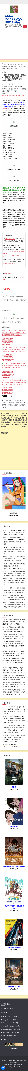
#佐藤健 (21, 251)
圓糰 (6, 735)
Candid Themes (18, 1067)
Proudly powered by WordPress (12, 1065)
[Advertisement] (14, 45)
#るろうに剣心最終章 (13, 251)
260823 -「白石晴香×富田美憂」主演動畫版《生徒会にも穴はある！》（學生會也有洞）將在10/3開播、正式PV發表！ (14, 532)
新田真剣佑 (17, 404)
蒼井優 (18, 406)
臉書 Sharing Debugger (9, 1035)
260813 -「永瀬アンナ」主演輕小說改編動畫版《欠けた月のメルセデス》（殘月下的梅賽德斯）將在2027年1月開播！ (14, 590)
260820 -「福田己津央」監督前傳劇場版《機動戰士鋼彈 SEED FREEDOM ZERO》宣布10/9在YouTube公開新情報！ (14, 559)
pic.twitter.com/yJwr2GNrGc (11, 256)
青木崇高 (22, 406)
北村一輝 (15, 402)
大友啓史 (6, 404)
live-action (11, 400)
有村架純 (22, 404)
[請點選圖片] (14, 1046)
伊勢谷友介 (6, 402)
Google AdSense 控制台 (9, 1020)
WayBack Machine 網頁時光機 (11, 1029)
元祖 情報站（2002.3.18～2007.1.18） (13, 1032)
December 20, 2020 (9, 264)
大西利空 (11, 404)
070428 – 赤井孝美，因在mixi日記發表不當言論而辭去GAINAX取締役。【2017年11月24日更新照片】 (14, 709)
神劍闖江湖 (13, 406)
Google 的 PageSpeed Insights (11, 1026)
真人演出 (4, 72)
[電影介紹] (14, 785)
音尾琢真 (4, 407)
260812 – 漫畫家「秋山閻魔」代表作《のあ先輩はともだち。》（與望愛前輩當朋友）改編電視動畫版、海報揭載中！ (14, 597)
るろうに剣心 (17, 400)
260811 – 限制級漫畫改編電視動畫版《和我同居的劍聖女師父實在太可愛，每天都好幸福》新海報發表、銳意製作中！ (14, 605)
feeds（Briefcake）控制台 (10, 1017)
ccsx (6, 707)
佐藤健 (10, 402)
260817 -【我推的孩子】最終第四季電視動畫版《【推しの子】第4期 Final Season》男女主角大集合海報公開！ (14, 566)
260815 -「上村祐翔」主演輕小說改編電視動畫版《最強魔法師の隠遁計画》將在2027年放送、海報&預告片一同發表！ (14, 573)
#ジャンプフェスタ (10, 239)
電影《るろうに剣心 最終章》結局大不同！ (14, 95)
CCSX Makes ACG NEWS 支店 (14, 18)
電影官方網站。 (8, 273)
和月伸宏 (20, 402)
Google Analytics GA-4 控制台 (11, 1023)
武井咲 (3, 406)
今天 (3, 289)
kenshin (6, 400)
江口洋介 (7, 406)
